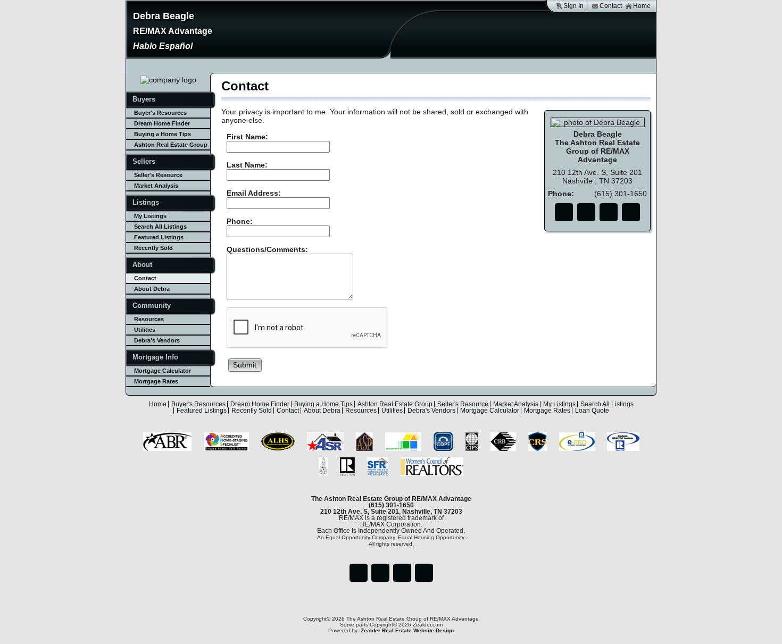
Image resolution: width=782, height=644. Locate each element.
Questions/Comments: (267, 249)
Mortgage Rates (156, 381)
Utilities (144, 330)
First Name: (247, 136)
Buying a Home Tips (162, 134)
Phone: (240, 221)
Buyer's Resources (160, 113)
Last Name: (247, 165)
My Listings (150, 216)
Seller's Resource (158, 175)
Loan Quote (592, 410)
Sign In (573, 6)
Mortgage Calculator (162, 370)
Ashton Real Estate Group (170, 144)
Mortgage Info (155, 357)
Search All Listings (160, 226)
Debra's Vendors (157, 340)
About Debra (152, 289)
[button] (245, 364)
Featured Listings (159, 237)
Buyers (143, 99)
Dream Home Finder (162, 123)
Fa (564, 212)
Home (642, 6)
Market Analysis (156, 185)
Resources (149, 319)
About (142, 265)
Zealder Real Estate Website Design (407, 630)
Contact (611, 6)
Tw (586, 212)
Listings (145, 202)
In (631, 212)
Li (609, 212)
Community (151, 306)
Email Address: (254, 193)
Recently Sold (153, 248)
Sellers (143, 161)
